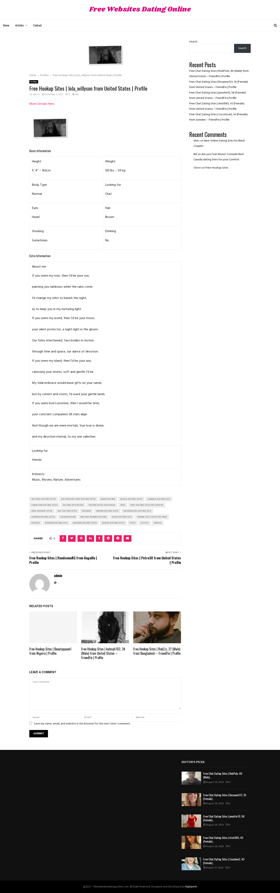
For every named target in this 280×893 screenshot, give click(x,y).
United (158, 523)
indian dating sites (107, 511)
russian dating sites (85, 523)
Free (122, 505)
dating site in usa (73, 505)
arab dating (108, 499)
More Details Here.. (42, 104)
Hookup (86, 511)
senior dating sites (113, 523)
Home (6, 25)
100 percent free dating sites (78, 499)
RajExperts (191, 887)
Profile (35, 523)
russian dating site (56, 523)
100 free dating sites (43, 499)
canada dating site (158, 499)
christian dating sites (44, 505)
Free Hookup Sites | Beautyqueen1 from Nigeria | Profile (50, 651)
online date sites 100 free (152, 517)
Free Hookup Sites (216, 167)
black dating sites (131, 499)
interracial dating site (137, 511)
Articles (19, 25)
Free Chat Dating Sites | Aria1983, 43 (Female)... (223, 839)
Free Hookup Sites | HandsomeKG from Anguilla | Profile (63, 560)
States (145, 523)
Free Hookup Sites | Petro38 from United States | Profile (147, 560)
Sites (132, 523)
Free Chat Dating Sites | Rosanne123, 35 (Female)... (224, 797)
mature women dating (94, 517)
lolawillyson (67, 517)
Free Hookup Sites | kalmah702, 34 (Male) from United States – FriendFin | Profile (103, 653)
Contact (37, 25)
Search (193, 41)
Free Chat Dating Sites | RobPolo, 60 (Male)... (222, 775)
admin (36, 94)
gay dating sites (67, 511)
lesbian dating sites (43, 517)
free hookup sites (41, 511)
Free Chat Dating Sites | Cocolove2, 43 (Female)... (223, 861)
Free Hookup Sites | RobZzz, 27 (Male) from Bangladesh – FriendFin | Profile (157, 651)
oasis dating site (122, 517)
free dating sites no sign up (146, 505)
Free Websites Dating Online (140, 9)
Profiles (33, 81)
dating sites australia (102, 505)
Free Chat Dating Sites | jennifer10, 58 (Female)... (223, 818)
